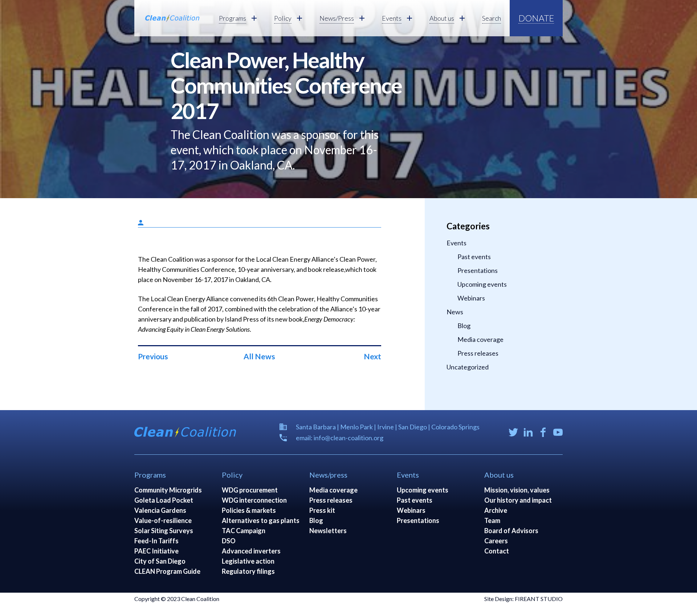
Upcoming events (482, 284)
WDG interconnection (254, 500)
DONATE (536, 18)
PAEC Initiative (156, 551)
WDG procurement (250, 490)
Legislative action (248, 561)
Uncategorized (468, 367)
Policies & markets (249, 510)
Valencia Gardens (160, 510)
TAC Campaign (243, 531)
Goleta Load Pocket (163, 500)
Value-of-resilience (163, 520)
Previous (153, 356)
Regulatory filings (248, 571)
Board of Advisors (511, 531)
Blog (463, 326)
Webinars (471, 298)
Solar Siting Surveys (163, 531)
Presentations (477, 270)
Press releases (477, 353)
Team (492, 520)
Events (456, 243)
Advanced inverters (251, 551)
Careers (496, 541)
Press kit (322, 510)
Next (372, 356)
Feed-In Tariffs (156, 541)
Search (491, 18)
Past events (474, 257)
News (455, 312)
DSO (229, 541)
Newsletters (328, 531)
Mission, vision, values (517, 490)
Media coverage (480, 339)
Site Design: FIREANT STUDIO (523, 598)
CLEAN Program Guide (167, 571)
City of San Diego (160, 561)
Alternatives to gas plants (260, 520)
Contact (496, 551)
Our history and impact (518, 500)
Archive (495, 510)
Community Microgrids (168, 490)
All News (259, 356)
